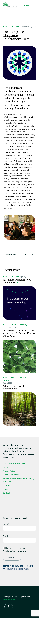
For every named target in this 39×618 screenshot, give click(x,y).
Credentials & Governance (14, 463)
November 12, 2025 (10, 327)
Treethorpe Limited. (9, 600)
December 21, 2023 (28, 26)
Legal (5, 467)
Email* (6, 536)
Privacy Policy (9, 471)
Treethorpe (14, 27)
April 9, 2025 (25, 276)
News (5, 27)
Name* (6, 524)
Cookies (6, 485)
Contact (6, 493)
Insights (7, 325)
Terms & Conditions (11, 475)
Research (22, 325)
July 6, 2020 (7, 383)
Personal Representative (20, 378)
